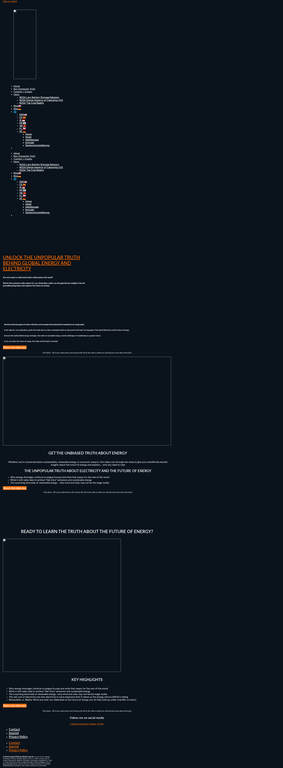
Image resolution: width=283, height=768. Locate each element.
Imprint (14, 733)
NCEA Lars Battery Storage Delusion (39, 97)
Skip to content (10, 1)
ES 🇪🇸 (22, 117)
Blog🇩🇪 (17, 109)
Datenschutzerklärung (37, 145)
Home (17, 86)
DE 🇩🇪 (22, 131)
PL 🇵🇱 (22, 128)
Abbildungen (32, 139)
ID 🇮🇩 (22, 120)
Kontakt (29, 142)
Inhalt (28, 137)
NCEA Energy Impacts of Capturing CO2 (41, 100)
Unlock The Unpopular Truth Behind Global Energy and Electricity (41, 263)
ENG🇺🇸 (23, 114)
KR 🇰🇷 (22, 123)
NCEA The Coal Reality (31, 103)
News (16, 94)
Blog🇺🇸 (17, 106)
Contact (14, 729)
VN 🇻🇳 (22, 125)
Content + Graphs (23, 92)
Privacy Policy (18, 736)
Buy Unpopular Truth (24, 89)
